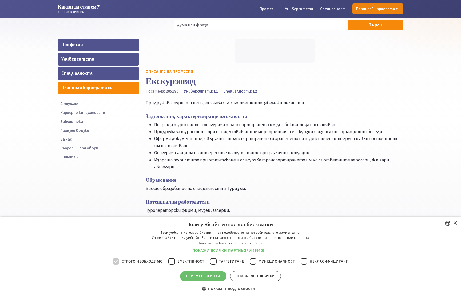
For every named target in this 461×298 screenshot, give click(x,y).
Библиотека (71, 122)
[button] (230, 250)
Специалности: (240, 91)
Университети (299, 9)
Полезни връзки (74, 130)
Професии (268, 9)
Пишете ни (70, 157)
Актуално (69, 104)
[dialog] (230, 257)
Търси (375, 25)
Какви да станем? (79, 8)
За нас (66, 139)
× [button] (455, 223)
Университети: (201, 91)
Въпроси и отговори (79, 148)
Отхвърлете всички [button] (256, 276)
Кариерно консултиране (82, 113)
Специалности (334, 9)
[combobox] (447, 223)
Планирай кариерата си (378, 9)
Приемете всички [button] (203, 276)
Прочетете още (251, 243)
